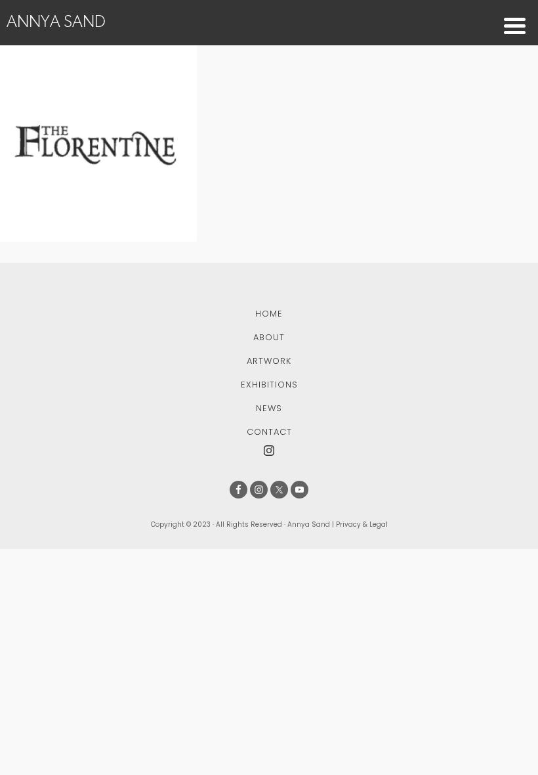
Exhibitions (269, 384)
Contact (269, 432)
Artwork (269, 361)
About (269, 337)
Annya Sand (56, 21)
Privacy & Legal (362, 524)
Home (269, 313)
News (269, 408)
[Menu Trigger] (515, 25)
